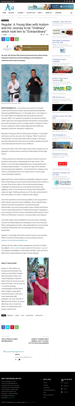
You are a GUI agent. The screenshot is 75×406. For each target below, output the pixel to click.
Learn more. (11, 397)
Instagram (66, 386)
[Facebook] (64, 1)
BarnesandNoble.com (19, 240)
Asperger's (10, 315)
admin (5, 34)
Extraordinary (29, 315)
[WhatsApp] (17, 39)
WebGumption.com (31, 402)
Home (3, 17)
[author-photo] (14, 351)
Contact (45, 385)
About (45, 382)
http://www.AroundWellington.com (23, 357)
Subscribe (46, 387)
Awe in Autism (16, 248)
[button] (71, 13)
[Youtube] (72, 1)
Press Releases (11, 17)
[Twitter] (70, 1)
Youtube (66, 392)
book (22, 315)
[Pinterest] (12, 39)
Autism (17, 315)
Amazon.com (5, 240)
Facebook (66, 383)
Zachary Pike (39, 315)
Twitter (65, 389)
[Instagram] (67, 1)
